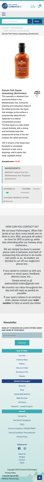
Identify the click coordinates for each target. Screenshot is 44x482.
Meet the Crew (22, 398)
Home (4, 27)
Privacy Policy (22, 436)
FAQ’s (22, 424)
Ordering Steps (22, 360)
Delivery (22, 364)
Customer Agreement (10, 476)
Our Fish (22, 355)
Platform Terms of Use (10, 478)
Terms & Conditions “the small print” (22, 432)
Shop (22, 390)
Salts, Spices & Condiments (15, 30)
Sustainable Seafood (22, 394)
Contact (22, 460)
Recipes (22, 376)
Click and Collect (22, 368)
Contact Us (22, 416)
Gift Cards (22, 402)
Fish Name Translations (22, 420)
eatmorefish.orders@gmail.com (22, 283)
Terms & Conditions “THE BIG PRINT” (22, 428)
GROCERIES (16, 27)
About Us (22, 386)
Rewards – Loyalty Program (22, 406)
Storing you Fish (22, 372)
